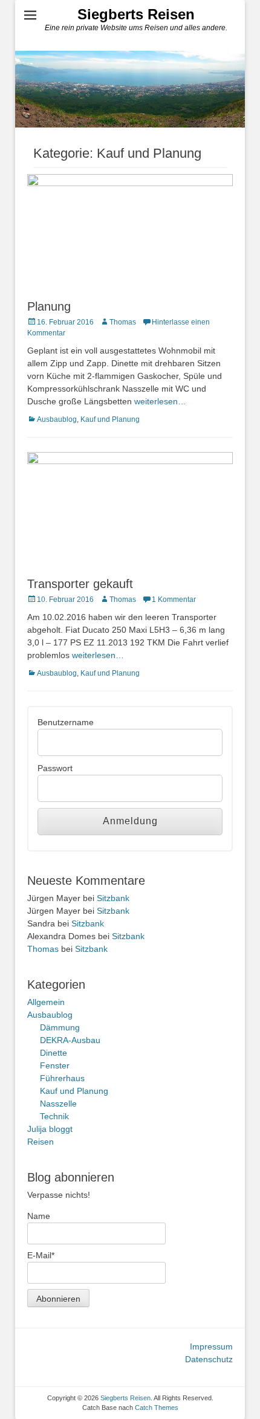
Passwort (55, 768)
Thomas (122, 322)
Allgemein (46, 1002)
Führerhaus (62, 1078)
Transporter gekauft (80, 583)
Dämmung (60, 1027)
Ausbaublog (57, 419)
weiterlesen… (160, 401)
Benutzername (65, 722)
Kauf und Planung (110, 419)
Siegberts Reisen (136, 14)
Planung (49, 306)
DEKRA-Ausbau (70, 1040)
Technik (54, 1116)
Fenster (55, 1065)
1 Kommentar (174, 599)
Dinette (53, 1053)
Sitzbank (113, 898)
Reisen (40, 1141)
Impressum (211, 1346)
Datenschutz (209, 1359)
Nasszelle (58, 1103)
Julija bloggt (50, 1129)
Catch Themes (156, 1407)
